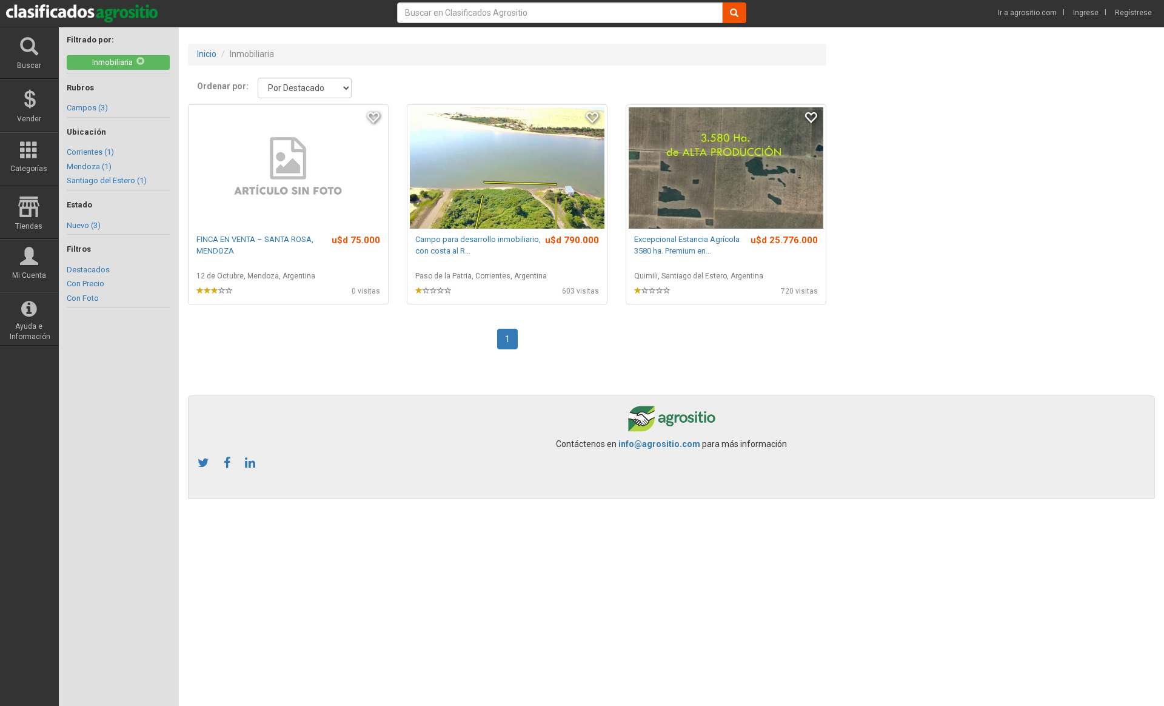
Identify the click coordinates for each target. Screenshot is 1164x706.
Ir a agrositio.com (1027, 12)
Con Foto (83, 298)
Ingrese (1086, 12)
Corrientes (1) (90, 151)
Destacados (88, 269)
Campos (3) (87, 107)
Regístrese (1133, 12)
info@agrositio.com (659, 444)
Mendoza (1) (89, 166)
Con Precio (85, 283)
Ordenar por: (223, 86)
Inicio (206, 54)
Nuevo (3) (84, 225)
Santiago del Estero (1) (107, 180)
